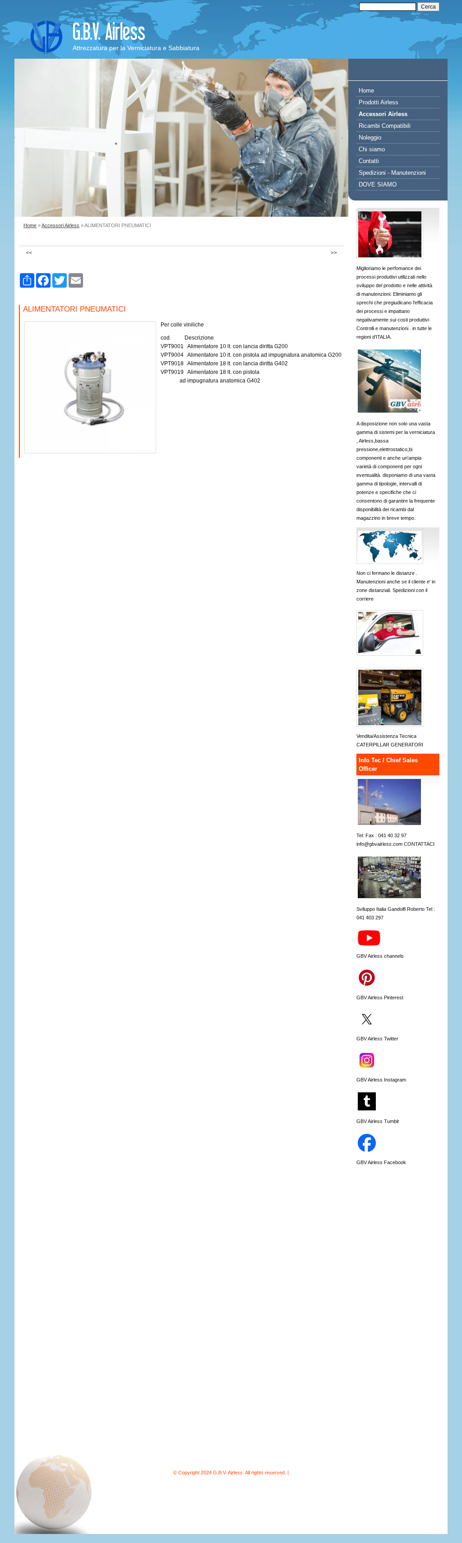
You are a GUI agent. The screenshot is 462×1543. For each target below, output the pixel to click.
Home (30, 225)
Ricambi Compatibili (385, 125)
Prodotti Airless (378, 102)
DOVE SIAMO (378, 184)
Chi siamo (372, 149)
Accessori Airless (60, 225)
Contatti (369, 161)
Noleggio (370, 137)
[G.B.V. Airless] (46, 37)
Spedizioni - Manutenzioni (392, 172)
